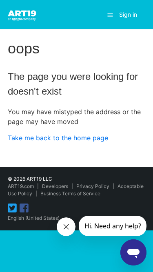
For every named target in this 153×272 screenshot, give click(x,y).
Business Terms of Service (70, 193)
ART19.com (21, 186)
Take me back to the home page (58, 138)
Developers (55, 186)
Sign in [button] (128, 14)
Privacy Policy (92, 186)
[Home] (23, 14)
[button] (110, 14)
